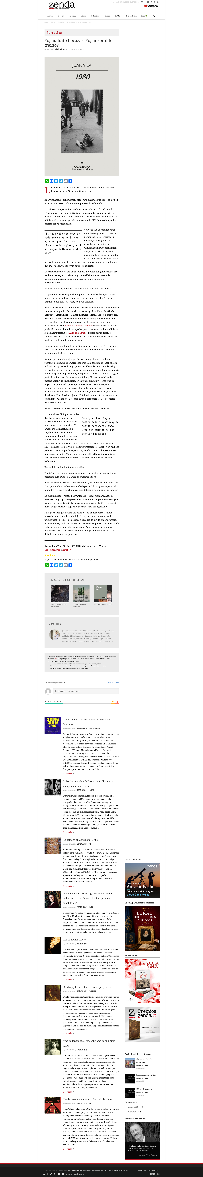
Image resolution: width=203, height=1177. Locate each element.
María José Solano (85, 907)
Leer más (67, 773)
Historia (72, 16)
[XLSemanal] (151, 6)
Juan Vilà (59, 49)
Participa (117, 1170)
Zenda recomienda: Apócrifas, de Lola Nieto (87, 1099)
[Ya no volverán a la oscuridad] (60, 593)
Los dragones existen (75, 939)
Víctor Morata (83, 944)
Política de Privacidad (99, 1170)
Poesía (61, 16)
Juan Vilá (71, 49)
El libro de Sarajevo (144, 1089)
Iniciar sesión (113, 683)
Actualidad (95, 16)
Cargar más (82, 1157)
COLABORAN (114, 2)
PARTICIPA (134, 2)
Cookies (110, 1170)
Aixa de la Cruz (77, 332)
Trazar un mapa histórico (79, 605)
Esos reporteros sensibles (146, 1075)
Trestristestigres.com (74, 1170)
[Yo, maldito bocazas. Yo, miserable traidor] (82, 116)
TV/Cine (118, 16)
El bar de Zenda (142, 1065)
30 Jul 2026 (140, 1081)
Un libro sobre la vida (103, 604)
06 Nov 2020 (49, 49)
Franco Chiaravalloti (86, 991)
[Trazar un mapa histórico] (82, 593)
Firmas (50, 16)
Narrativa (61, 22)
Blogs (107, 16)
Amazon (66, 549)
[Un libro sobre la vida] (103, 593)
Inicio (46, 22)
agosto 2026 (133, 1107)
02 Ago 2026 (140, 1068)
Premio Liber (142, 1170)
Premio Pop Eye (153, 1170)
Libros (83, 16)
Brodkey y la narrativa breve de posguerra (87, 987)
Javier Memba (82, 1050)
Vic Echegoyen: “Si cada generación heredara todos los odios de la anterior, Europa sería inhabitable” (88, 898)
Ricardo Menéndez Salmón (79, 325)
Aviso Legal (87, 1170)
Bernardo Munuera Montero (88, 728)
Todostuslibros (52, 549)
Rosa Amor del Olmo (85, 790)
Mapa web (124, 1170)
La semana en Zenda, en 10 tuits (81, 839)
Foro (143, 16)
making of (80, 49)
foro (56, 659)
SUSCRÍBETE (124, 2)
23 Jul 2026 (140, 1095)
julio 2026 (132, 1111)
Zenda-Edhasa (132, 16)
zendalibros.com (84, 844)
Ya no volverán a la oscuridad (59, 605)
